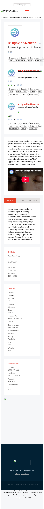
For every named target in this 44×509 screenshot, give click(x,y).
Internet (18, 92)
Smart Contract (20, 61)
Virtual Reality (39, 61)
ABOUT (10, 200)
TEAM (22, 200)
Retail (11, 61)
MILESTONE (34, 200)
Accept (18, 498)
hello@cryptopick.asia (22, 474)
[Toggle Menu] (27, 11)
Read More (27, 498)
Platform (32, 92)
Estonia (11, 295)
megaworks (15, 17)
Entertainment (34, 58)
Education (24, 58)
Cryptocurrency (13, 58)
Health (11, 92)
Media (25, 92)
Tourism (30, 61)
